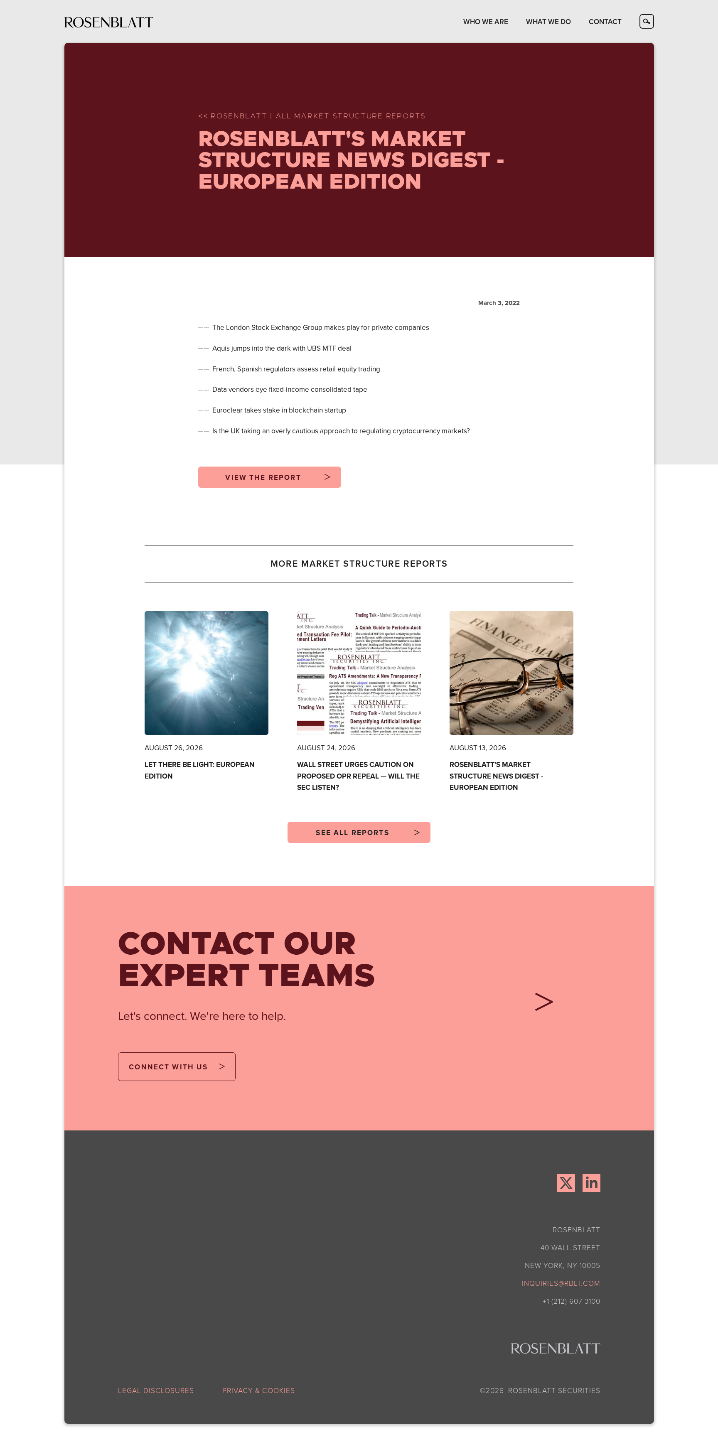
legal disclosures (156, 1390)
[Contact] (540, 1005)
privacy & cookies (258, 1390)
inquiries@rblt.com (561, 1283)
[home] (109, 21)
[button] (486, 21)
